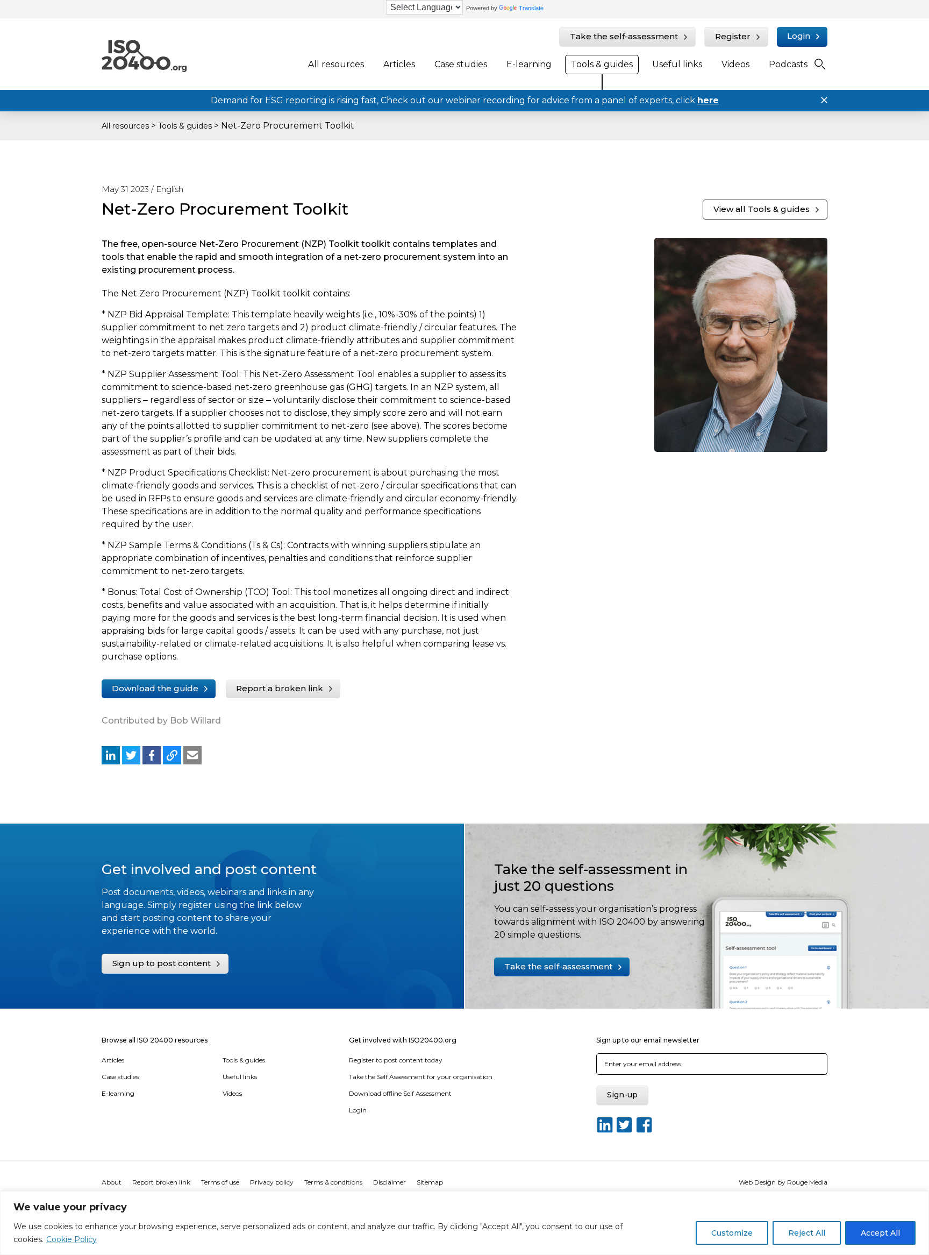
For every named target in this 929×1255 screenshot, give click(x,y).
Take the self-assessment (624, 36)
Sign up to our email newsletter (647, 1040)
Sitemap (430, 1182)
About (112, 1182)
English (169, 189)
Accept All (880, 1233)
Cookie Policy (71, 1239)
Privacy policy (272, 1182)
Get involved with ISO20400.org (402, 1040)
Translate (531, 8)
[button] (111, 755)
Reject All (806, 1233)
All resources (336, 64)
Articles (399, 64)
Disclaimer (389, 1182)
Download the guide (155, 688)
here (708, 100)
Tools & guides (602, 64)
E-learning (529, 64)
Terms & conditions (333, 1182)
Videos (735, 64)
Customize (732, 1233)
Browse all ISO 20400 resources (155, 1040)
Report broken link (161, 1182)
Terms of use (220, 1182)
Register (733, 36)
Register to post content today (395, 1060)
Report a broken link (279, 688)
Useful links (677, 64)
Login (798, 36)
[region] (464, 1223)
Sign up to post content (161, 963)
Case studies (460, 64)
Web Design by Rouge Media (783, 1182)
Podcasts (788, 64)
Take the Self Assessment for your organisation (420, 1077)
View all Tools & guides (761, 209)
